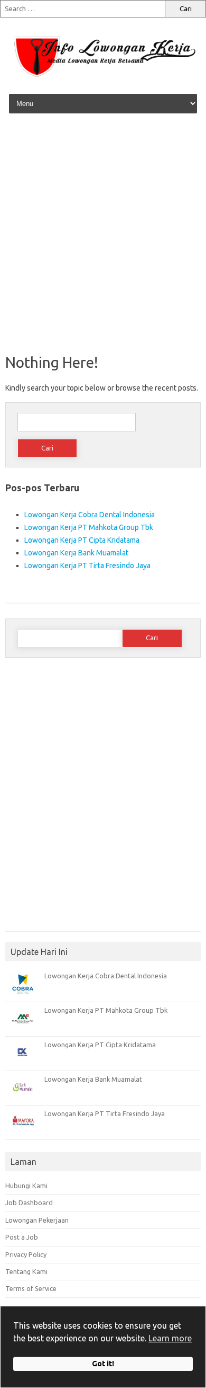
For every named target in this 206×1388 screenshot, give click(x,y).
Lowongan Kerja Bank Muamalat (76, 553)
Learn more (170, 1338)
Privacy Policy (25, 1254)
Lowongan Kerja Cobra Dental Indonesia (89, 514)
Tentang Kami (26, 1271)
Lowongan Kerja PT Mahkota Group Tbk (88, 527)
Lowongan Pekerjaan (37, 1220)
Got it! (103, 1363)
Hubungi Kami (26, 1185)
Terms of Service (31, 1288)
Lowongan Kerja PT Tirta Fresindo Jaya (87, 565)
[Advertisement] (103, 234)
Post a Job (21, 1237)
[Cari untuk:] (82, 8)
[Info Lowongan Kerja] (103, 77)
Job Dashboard (29, 1202)
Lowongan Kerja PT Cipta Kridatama (81, 540)
